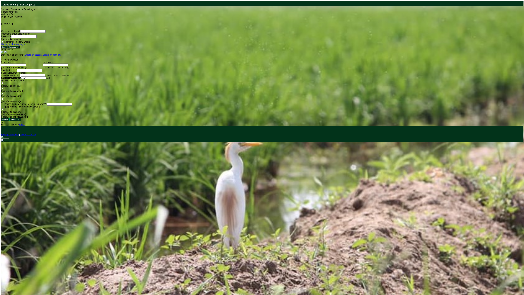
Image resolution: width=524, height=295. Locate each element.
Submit (5, 120)
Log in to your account (11, 17)
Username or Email (10, 31)
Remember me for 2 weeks (17, 42)
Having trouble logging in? (14, 44)
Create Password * (10, 75)
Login (4, 47)
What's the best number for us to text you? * (25, 104)
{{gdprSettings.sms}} (11, 101)
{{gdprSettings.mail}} (11, 96)
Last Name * (49, 62)
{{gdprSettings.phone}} (12, 91)
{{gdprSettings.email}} (11, 86)
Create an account (33, 55)
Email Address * (9, 70)
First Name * (7, 62)
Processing (14, 47)
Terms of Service (28, 134)
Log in (22, 124)
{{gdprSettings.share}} (11, 112)
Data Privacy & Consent (12, 80)
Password (6, 36)
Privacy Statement (10, 134)
